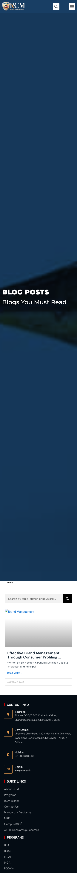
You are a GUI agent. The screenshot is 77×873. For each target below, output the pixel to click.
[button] (72, 6)
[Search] (67, 598)
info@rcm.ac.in (23, 770)
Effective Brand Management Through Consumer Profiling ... (34, 655)
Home (10, 582)
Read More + (14, 673)
